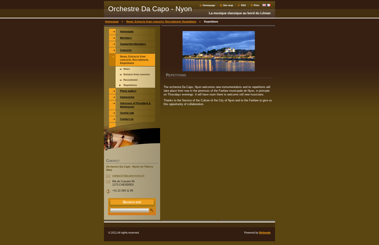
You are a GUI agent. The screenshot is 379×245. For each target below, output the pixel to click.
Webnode (265, 232)
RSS (243, 5)
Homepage (209, 5)
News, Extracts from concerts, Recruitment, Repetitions (161, 21)
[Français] (269, 5)
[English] (264, 5)
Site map (228, 5)
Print (256, 5)
